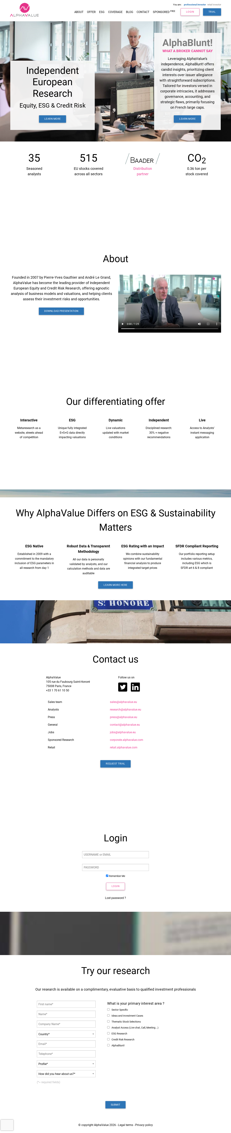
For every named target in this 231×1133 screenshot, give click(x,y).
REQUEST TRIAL (115, 763)
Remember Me (117, 876)
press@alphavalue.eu (123, 717)
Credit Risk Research (122, 1039)
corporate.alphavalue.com (126, 740)
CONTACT (143, 12)
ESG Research (119, 1033)
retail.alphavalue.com (123, 747)
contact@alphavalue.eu (125, 724)
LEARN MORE (52, 118)
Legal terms (125, 1125)
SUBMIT (115, 1104)
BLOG (129, 12)
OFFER (91, 12)
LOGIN (190, 11)
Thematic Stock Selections (126, 1021)
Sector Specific (119, 1009)
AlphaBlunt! (118, 1045)
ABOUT (79, 12)
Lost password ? (115, 898)
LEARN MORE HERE (115, 585)
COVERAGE (115, 12)
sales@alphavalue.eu (123, 702)
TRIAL (212, 11)
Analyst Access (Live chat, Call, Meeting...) (134, 1027)
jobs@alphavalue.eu (123, 732)
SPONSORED (164, 12)
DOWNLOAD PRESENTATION (61, 311)
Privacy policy (144, 1125)
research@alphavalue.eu (125, 709)
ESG (101, 12)
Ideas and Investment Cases (127, 1015)
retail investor (214, 4)
